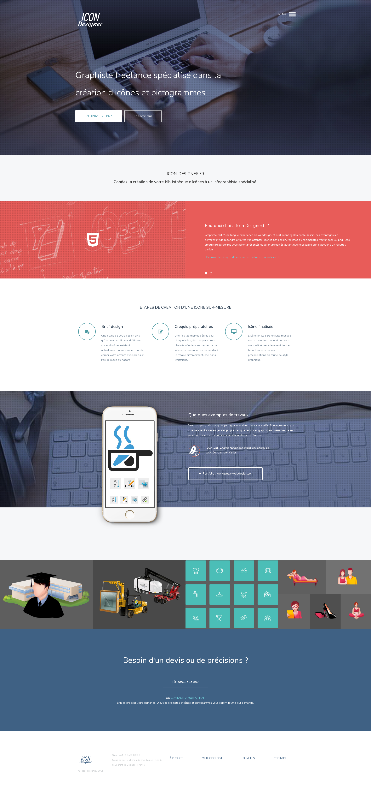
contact (280, 758)
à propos (176, 758)
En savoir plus (143, 116)
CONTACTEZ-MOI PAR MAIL (188, 698)
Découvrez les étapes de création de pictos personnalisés (240, 257)
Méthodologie (212, 758)
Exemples (248, 758)
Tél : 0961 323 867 (98, 116)
